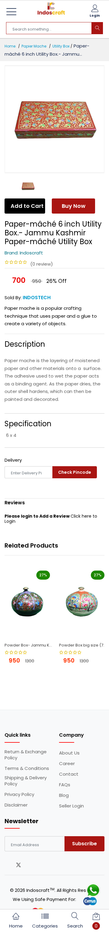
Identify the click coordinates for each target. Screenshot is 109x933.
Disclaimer (16, 805)
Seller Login (71, 806)
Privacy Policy (19, 794)
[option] (54, 119)
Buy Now (73, 206)
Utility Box (61, 46)
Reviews (15, 502)
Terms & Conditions (27, 768)
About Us (69, 753)
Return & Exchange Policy (26, 755)
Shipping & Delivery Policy (26, 781)
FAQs (64, 785)
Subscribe (84, 843)
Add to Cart (27, 206)
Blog (64, 795)
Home (10, 46)
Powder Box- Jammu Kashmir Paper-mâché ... (30, 645)
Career (67, 764)
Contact (68, 774)
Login (95, 15)
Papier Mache (33, 46)
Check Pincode (74, 472)
